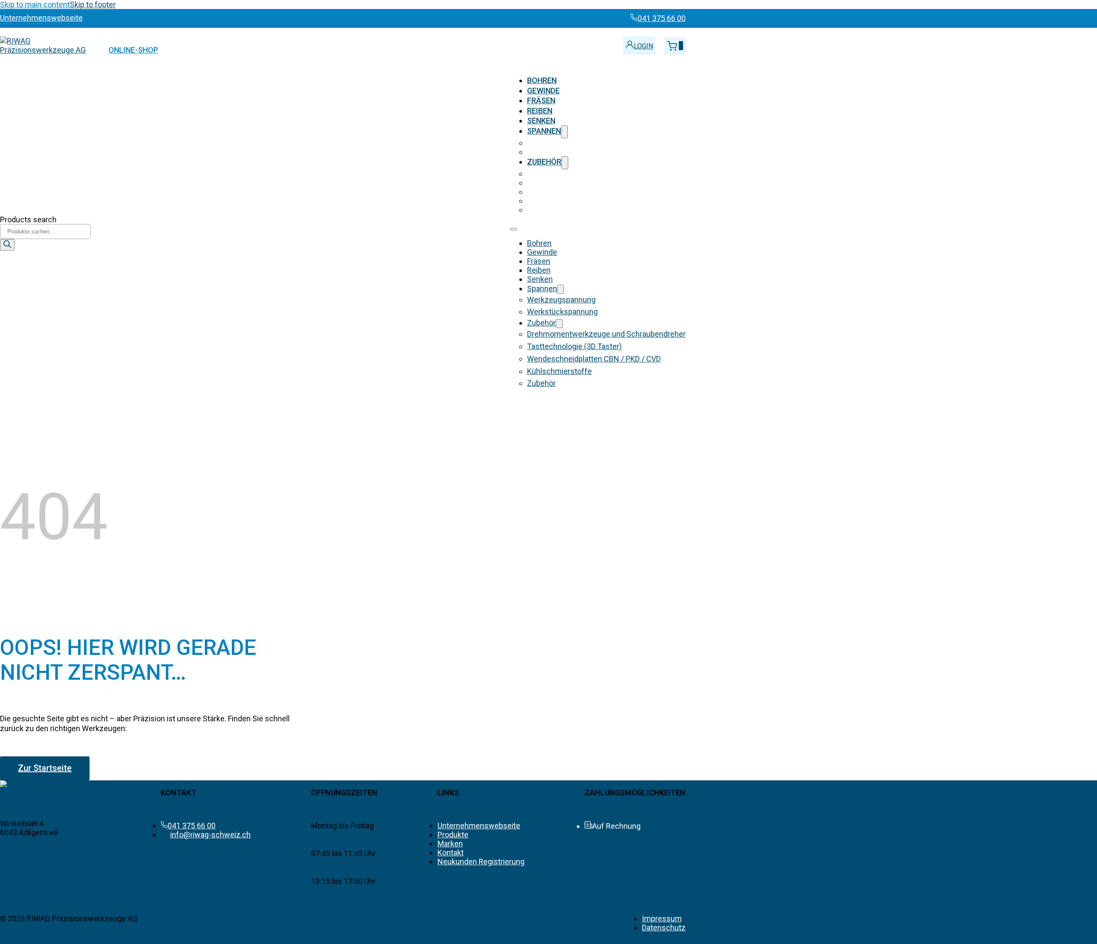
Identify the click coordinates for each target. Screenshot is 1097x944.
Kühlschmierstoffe (559, 200)
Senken (541, 120)
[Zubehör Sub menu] (564, 162)
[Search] (7, 245)
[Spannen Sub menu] (564, 131)
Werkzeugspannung (561, 142)
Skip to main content (35, 4)
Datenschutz (664, 927)
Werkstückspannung (562, 151)
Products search (28, 219)
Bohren (542, 80)
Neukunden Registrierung (481, 861)
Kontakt (451, 852)
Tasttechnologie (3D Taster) (574, 182)
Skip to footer (93, 4)
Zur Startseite (45, 768)
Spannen (544, 130)
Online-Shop (133, 49)
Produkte (453, 834)
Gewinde (543, 90)
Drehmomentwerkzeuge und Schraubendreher (606, 173)
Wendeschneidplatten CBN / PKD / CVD (594, 191)
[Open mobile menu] (513, 229)
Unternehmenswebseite (479, 825)
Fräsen (541, 100)
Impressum (662, 918)
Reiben (539, 110)
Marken (450, 843)
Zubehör (544, 161)
